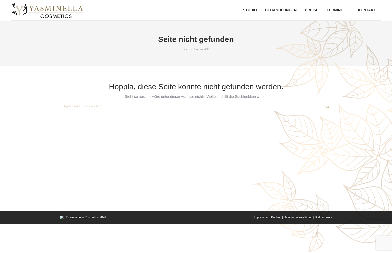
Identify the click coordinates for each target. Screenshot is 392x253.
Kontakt (276, 217)
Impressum (261, 217)
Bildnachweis (323, 217)
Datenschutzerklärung (298, 217)
